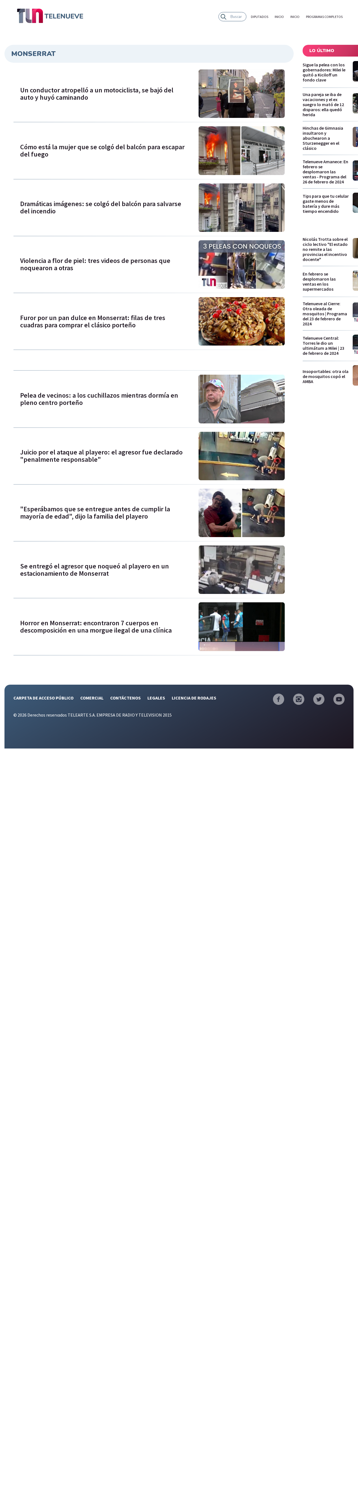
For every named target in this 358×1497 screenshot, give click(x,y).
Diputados (259, 17)
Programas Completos (324, 17)
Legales (156, 698)
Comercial (91, 698)
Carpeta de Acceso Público (43, 698)
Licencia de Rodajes (194, 698)
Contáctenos (125, 698)
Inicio (279, 17)
